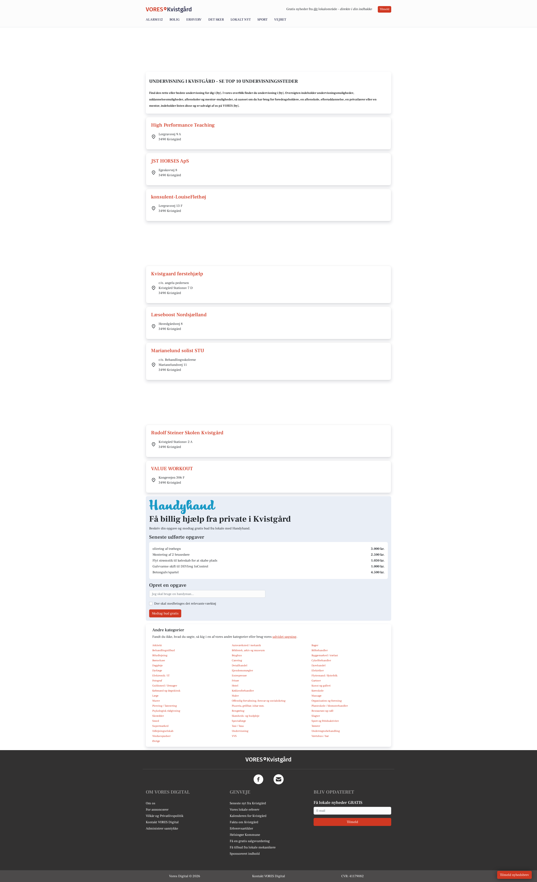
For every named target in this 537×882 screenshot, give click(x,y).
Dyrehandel (319, 665)
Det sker (216, 19)
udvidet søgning (284, 637)
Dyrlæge (157, 670)
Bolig (174, 19)
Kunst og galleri (321, 685)
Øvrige (156, 741)
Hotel (235, 685)
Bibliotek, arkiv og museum (248, 650)
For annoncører (157, 809)
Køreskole (318, 690)
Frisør (235, 680)
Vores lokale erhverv (244, 809)
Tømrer (316, 726)
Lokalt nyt (241, 19)
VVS (234, 736)
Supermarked (160, 726)
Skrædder (158, 716)
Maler (235, 695)
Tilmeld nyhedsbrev (514, 875)
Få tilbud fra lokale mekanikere (253, 847)
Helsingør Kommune (245, 835)
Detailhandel (239, 665)
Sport (262, 19)
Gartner (316, 680)
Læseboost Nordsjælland (179, 314)
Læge (155, 695)
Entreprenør (239, 675)
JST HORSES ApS (170, 161)
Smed (155, 721)
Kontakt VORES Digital (162, 822)
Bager (315, 645)
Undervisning (240, 731)
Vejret (280, 19)
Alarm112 (154, 19)
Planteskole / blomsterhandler (330, 705)
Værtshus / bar (320, 736)
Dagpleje (157, 665)
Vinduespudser (161, 736)
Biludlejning (159, 655)
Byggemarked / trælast (325, 655)
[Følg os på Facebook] (258, 779)
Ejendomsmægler (242, 670)
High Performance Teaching (183, 125)
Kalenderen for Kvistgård (248, 816)
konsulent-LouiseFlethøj (178, 197)
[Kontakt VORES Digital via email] (279, 779)
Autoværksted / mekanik (246, 645)
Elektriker (318, 670)
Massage (317, 695)
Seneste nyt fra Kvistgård (248, 803)
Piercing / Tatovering (164, 705)
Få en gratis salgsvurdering (250, 841)
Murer (156, 700)
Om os (150, 803)
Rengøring (238, 711)
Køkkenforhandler (243, 690)
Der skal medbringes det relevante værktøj (185, 603)
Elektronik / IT (160, 675)
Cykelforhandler (321, 660)
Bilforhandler (320, 650)
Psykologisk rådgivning (166, 711)
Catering (237, 660)
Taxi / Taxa (238, 726)
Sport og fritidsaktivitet (325, 721)
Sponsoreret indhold (245, 854)
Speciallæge (239, 721)
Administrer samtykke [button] (162, 828)
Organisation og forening (327, 700)
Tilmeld (384, 9)
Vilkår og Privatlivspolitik (164, 816)
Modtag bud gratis (165, 613)
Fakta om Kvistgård (244, 822)
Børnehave (158, 660)
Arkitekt (157, 645)
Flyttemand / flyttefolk (325, 675)
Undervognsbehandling (326, 731)
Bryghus (237, 655)
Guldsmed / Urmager (164, 685)
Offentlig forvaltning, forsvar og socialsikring (258, 700)
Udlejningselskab (162, 731)
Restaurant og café (323, 711)
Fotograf (157, 680)
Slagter (316, 716)
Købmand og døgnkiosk (166, 690)
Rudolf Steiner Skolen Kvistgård (187, 432)
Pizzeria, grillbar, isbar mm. (248, 705)
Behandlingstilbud (163, 650)
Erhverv (194, 19)
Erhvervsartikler (241, 828)
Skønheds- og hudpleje (245, 716)
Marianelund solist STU (177, 350)
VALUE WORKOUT (172, 468)
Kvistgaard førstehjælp (177, 273)
